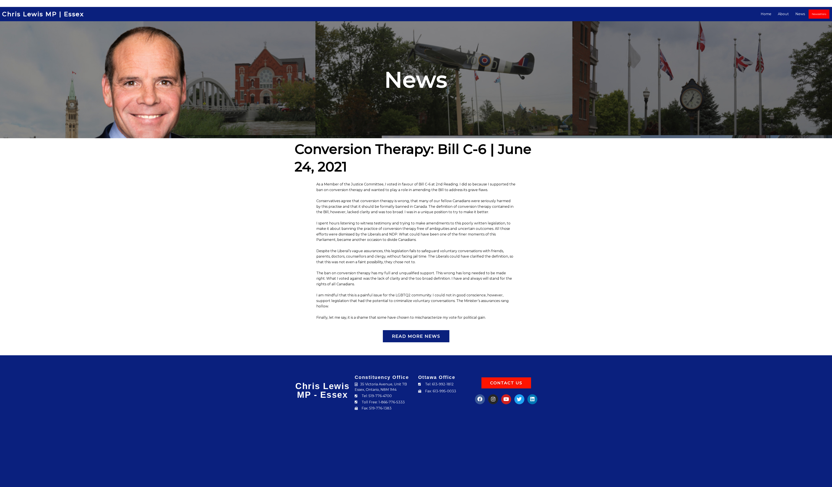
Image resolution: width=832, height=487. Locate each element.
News (800, 14)
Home (766, 14)
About (783, 14)
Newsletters (819, 14)
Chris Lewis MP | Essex (43, 14)
